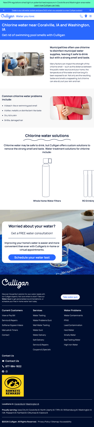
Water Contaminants (73, 315)
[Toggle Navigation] (90, 16)
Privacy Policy (44, 421)
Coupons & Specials (42, 349)
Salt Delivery (38, 339)
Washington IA (32, 404)
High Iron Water (71, 344)
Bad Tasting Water (72, 339)
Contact (5, 335)
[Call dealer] (81, 16)
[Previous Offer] (4, 10)
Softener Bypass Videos (12, 325)
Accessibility (65, 421)
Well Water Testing (41, 325)
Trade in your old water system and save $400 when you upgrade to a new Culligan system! (47, 10)
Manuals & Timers (10, 330)
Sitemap (55, 421)
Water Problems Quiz (42, 320)
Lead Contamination (73, 325)
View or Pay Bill (8, 315)
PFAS (66, 320)
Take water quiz (70, 297)
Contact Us (12, 361)
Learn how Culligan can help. (47, 5)
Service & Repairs (9, 320)
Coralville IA (19, 404)
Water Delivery (39, 335)
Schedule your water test (32, 257)
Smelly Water (70, 335)
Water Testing (39, 315)
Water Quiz (38, 330)
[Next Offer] (90, 10)
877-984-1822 (13, 366)
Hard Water (69, 330)
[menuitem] (86, 16)
